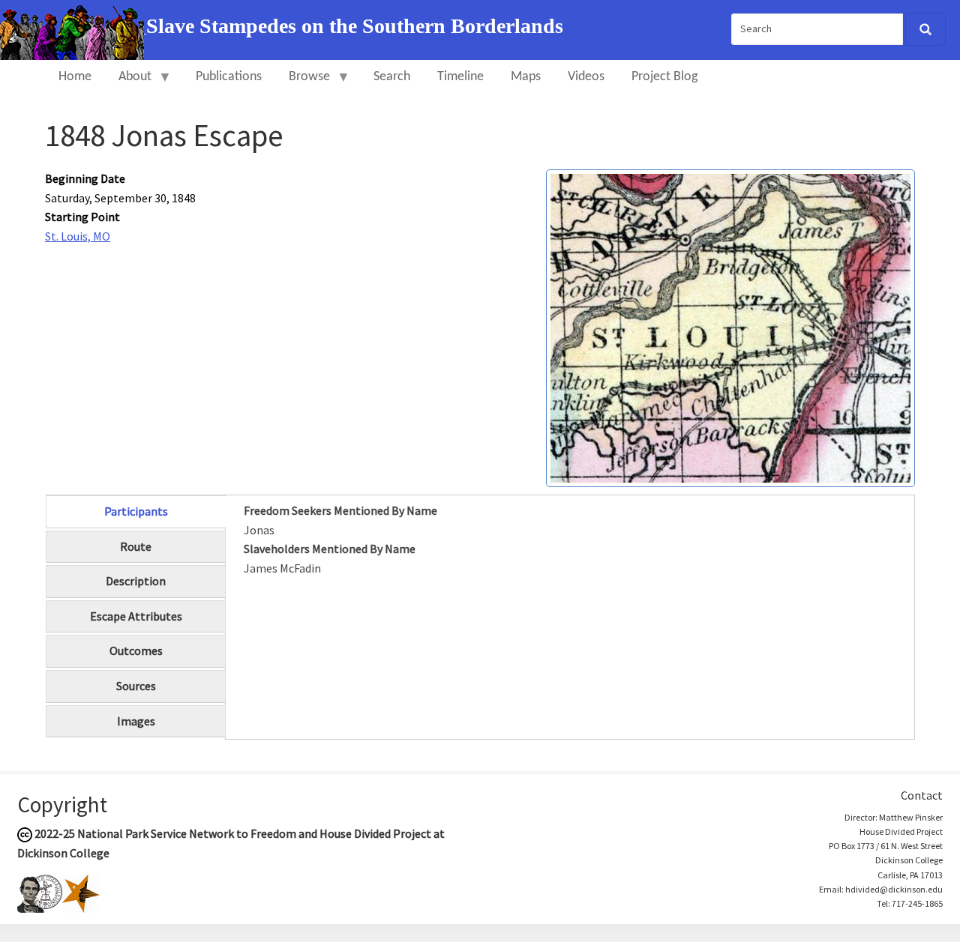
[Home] (73, 28)
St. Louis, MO (77, 236)
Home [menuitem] (75, 77)
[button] (730, 326)
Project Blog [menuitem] (665, 77)
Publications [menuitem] (229, 77)
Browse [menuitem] (302, 83)
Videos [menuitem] (586, 77)
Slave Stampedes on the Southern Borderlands (354, 25)
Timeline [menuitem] (460, 77)
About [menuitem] (128, 83)
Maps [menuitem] (526, 77)
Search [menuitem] (392, 77)
